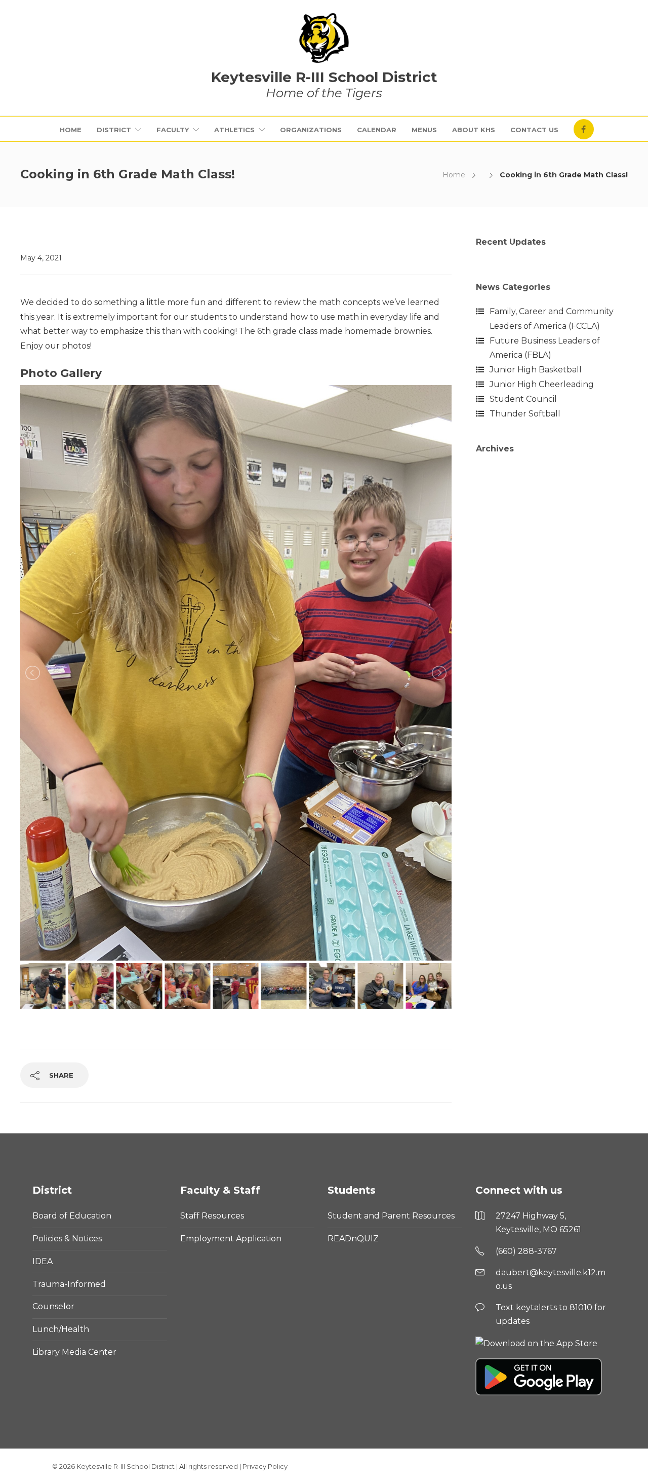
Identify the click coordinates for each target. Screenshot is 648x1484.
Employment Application (230, 1238)
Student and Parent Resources (391, 1216)
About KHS (473, 130)
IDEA (42, 1261)
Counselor (53, 1306)
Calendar (376, 130)
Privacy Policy (265, 1466)
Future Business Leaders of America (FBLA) (545, 348)
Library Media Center (74, 1352)
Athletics (234, 130)
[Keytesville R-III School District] (324, 38)
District (114, 130)
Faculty (172, 130)
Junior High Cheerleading (542, 384)
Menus (424, 130)
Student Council (523, 399)
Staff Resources (212, 1216)
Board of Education (71, 1216)
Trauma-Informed (69, 1284)
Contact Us (534, 130)
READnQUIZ (353, 1238)
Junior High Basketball (536, 369)
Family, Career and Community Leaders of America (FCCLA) (552, 319)
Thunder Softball (525, 413)
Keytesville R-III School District (125, 1466)
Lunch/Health (60, 1329)
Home (71, 130)
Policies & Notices (67, 1238)
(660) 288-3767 (526, 1251)
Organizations (311, 130)
